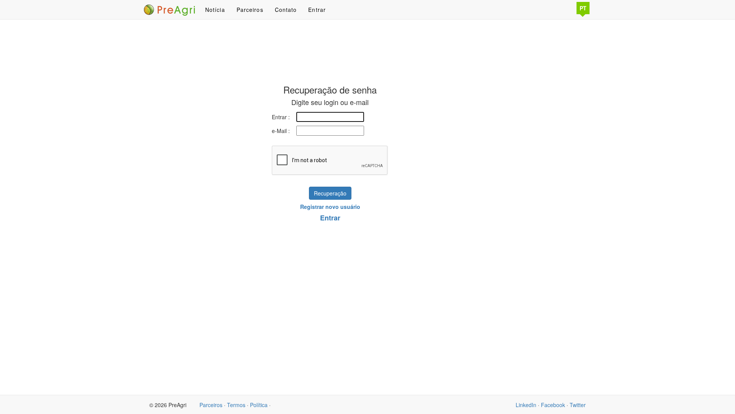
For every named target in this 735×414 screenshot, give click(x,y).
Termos (236, 405)
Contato (286, 9)
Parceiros (250, 9)
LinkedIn (526, 405)
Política (259, 405)
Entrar (317, 9)
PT (583, 8)
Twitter (578, 405)
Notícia (215, 9)
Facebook (553, 405)
